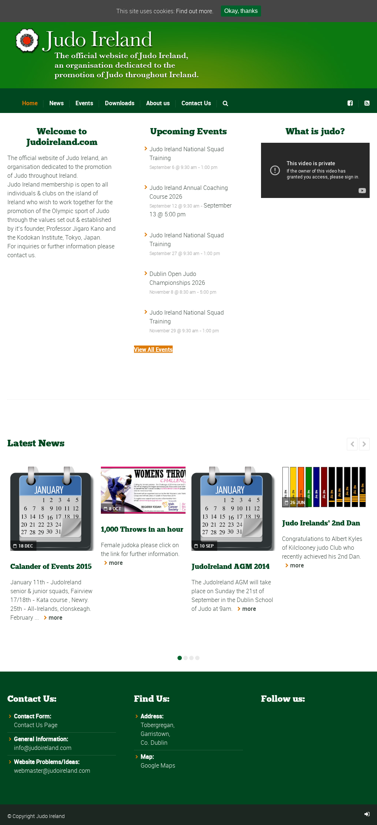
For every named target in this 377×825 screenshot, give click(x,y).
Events (84, 103)
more (55, 617)
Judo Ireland (50, 815)
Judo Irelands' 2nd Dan (321, 523)
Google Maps (158, 765)
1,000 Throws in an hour (142, 529)
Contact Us (196, 103)
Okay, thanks (241, 11)
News (56, 103)
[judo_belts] (324, 487)
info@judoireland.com (42, 748)
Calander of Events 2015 (51, 566)
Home (30, 103)
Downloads (119, 103)
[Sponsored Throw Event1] (143, 490)
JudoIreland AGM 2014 (230, 566)
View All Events (153, 349)
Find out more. (195, 11)
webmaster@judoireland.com (52, 770)
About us (158, 103)
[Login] (367, 814)
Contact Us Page (35, 725)
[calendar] (52, 508)
